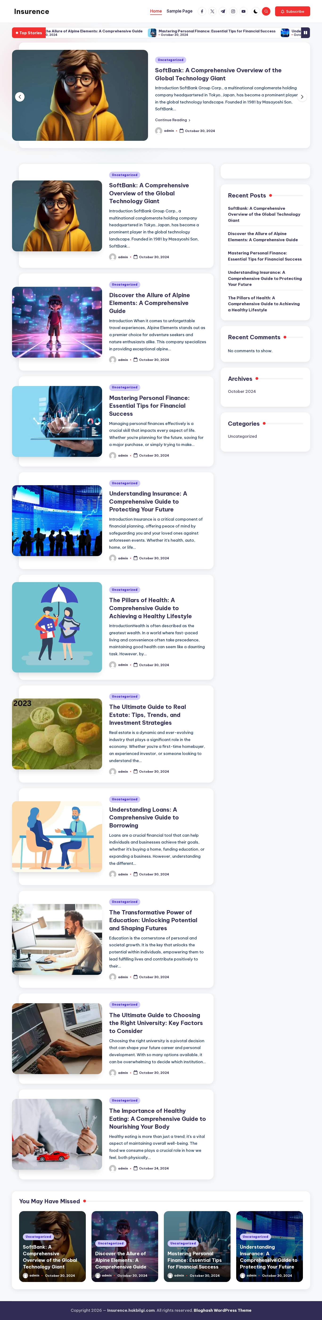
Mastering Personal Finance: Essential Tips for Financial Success (168, 31)
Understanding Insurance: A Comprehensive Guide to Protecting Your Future (148, 501)
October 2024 (242, 391)
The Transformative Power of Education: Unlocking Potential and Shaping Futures (153, 920)
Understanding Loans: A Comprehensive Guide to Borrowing (144, 817)
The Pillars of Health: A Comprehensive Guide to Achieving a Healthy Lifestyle (150, 607)
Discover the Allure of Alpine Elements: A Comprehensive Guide (149, 302)
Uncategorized (170, 60)
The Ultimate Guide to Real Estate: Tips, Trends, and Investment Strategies (147, 714)
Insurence (31, 11)
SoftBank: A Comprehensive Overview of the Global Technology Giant (149, 193)
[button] (292, 11)
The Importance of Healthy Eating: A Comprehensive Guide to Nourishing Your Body (157, 1118)
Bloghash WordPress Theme (223, 1310)
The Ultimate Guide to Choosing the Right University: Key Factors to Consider (156, 1022)
